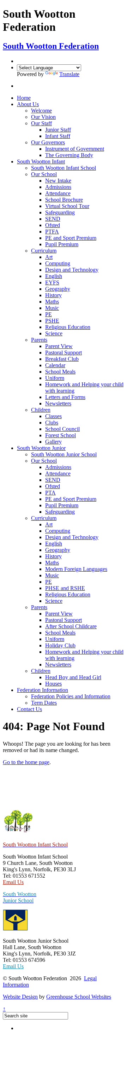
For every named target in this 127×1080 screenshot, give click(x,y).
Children (40, 410)
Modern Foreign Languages (76, 569)
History (53, 295)
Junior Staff (58, 130)
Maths (52, 302)
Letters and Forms (65, 397)
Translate (69, 74)
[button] (21, 86)
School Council (62, 429)
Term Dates (44, 703)
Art (49, 257)
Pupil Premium (61, 244)
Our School (44, 174)
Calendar (55, 365)
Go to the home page (26, 762)
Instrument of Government (74, 149)
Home (24, 98)
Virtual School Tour (67, 206)
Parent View (59, 346)
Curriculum (43, 251)
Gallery (53, 442)
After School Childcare (71, 626)
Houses (53, 684)
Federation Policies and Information (70, 696)
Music (52, 308)
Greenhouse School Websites (78, 997)
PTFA (52, 232)
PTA (50, 493)
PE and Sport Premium (70, 238)
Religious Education (67, 327)
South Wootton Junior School (64, 454)
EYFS (52, 282)
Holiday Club (60, 645)
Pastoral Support (63, 353)
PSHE (52, 321)
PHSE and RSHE (65, 588)
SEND (52, 219)
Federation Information (42, 690)
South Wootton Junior (41, 448)
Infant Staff (57, 136)
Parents (39, 340)
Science (53, 333)
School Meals (60, 372)
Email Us (13, 882)
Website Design (20, 997)
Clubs (51, 423)
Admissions (58, 187)
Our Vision (43, 117)
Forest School (60, 435)
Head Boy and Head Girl (73, 677)
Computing (57, 263)
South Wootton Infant (41, 161)
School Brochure (64, 200)
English (53, 276)
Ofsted (52, 225)
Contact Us (29, 709)
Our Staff (41, 123)
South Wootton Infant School (63, 168)
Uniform (54, 378)
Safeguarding (60, 212)
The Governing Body (69, 155)
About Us (28, 104)
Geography (57, 289)
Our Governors (48, 142)
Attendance (58, 193)
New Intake (58, 181)
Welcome (41, 111)
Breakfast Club (62, 359)
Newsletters (58, 403)
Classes (53, 416)
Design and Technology (71, 270)
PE (48, 314)
